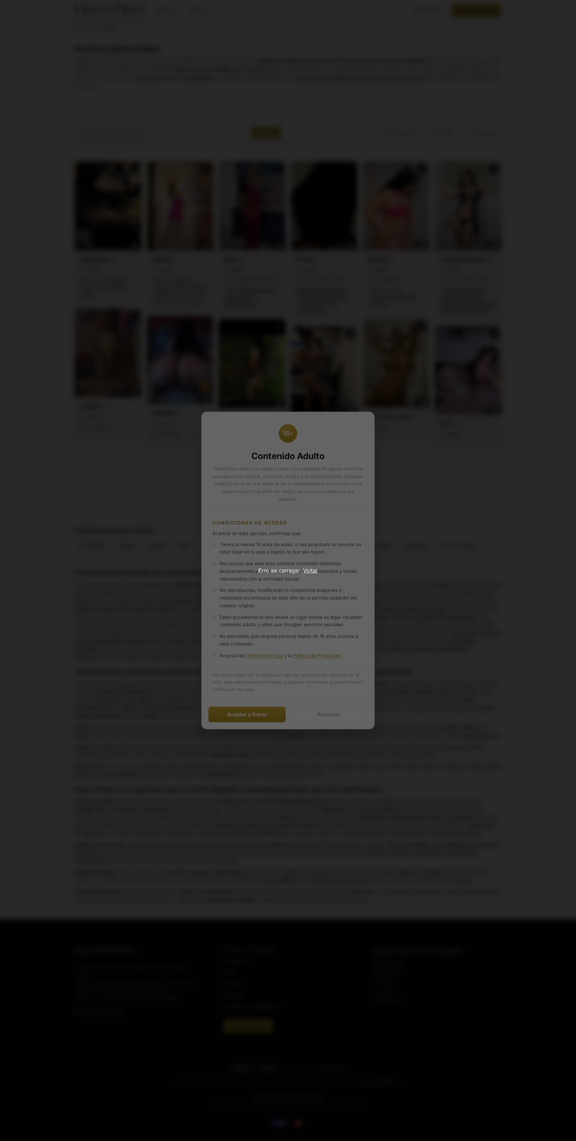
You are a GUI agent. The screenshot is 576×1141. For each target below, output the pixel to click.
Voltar (310, 570)
